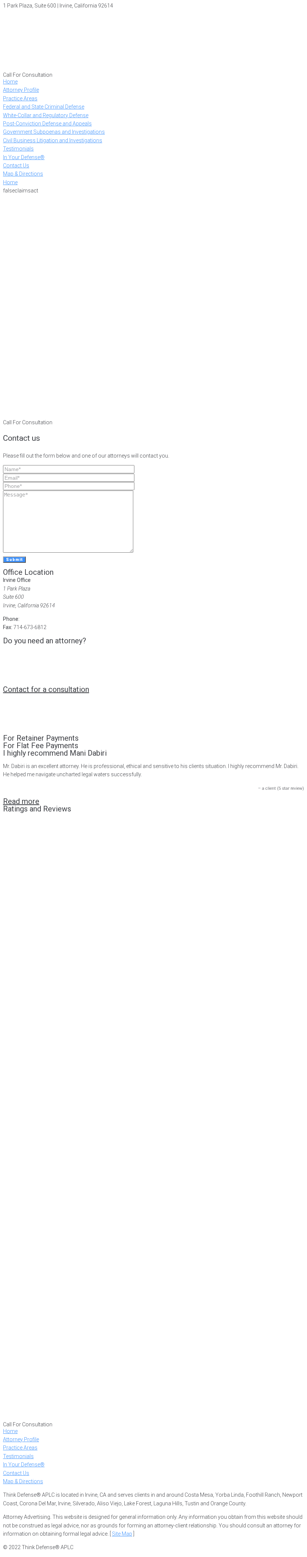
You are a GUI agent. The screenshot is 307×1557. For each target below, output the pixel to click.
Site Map (122, 1534)
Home (10, 182)
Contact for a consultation (46, 689)
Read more (21, 801)
